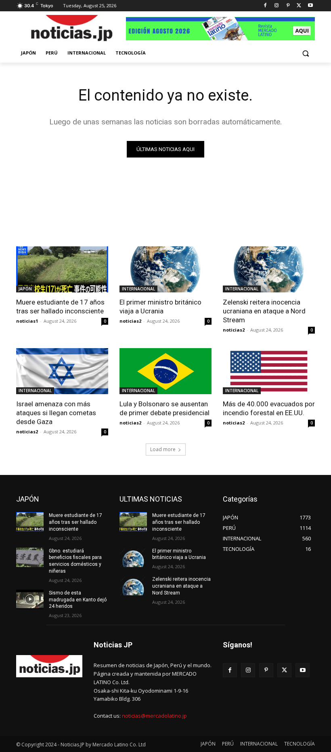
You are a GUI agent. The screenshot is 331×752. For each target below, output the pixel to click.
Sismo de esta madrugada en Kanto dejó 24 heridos (78, 599)
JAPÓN (25, 289)
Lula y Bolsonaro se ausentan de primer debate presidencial (164, 408)
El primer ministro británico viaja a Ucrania (160, 306)
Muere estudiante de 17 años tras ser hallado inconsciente (60, 306)
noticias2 (130, 321)
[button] (305, 53)
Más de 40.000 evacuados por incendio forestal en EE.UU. (269, 408)
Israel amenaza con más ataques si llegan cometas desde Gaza (56, 413)
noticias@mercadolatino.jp (154, 715)
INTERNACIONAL (138, 289)
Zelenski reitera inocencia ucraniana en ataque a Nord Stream (264, 311)
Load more (163, 449)
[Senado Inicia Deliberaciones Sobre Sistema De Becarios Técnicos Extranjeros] (71, 29)
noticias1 (27, 321)
